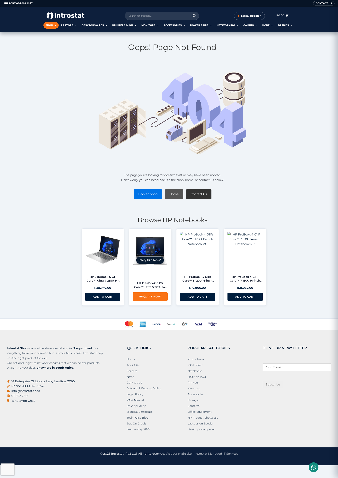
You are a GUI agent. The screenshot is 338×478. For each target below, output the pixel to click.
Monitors (148, 25)
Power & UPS (199, 25)
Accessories (173, 25)
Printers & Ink (122, 25)
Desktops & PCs (93, 25)
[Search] (194, 16)
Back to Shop (147, 194)
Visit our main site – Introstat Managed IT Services (202, 453)
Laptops (67, 25)
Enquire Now (150, 296)
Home (174, 194)
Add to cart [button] (103, 296)
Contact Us (199, 194)
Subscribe (273, 384)
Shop (49, 25)
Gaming (248, 25)
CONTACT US (324, 3)
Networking (226, 25)
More (266, 25)
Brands (283, 25)
